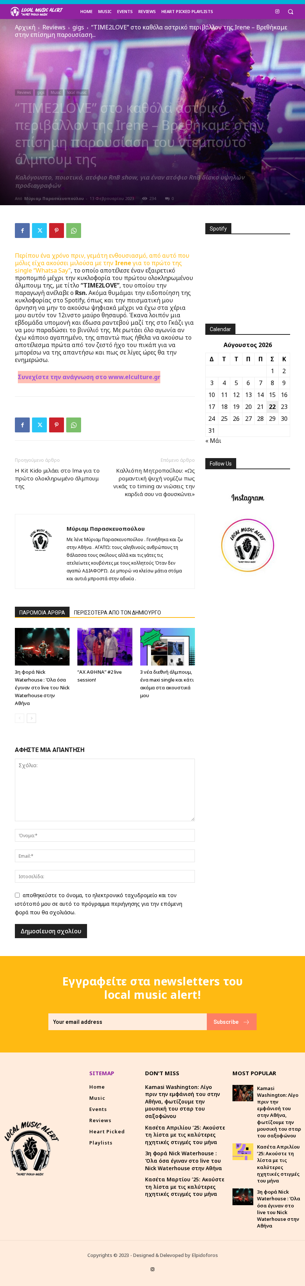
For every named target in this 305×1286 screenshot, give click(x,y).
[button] (290, 11)
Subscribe (226, 1021)
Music (56, 92)
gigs (78, 27)
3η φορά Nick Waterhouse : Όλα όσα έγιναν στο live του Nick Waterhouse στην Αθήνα (42, 687)
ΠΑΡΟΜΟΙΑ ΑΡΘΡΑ (42, 613)
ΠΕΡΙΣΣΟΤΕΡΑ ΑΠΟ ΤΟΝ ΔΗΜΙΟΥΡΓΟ (117, 613)
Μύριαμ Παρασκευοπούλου (54, 198)
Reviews (53, 27)
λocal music (76, 92)
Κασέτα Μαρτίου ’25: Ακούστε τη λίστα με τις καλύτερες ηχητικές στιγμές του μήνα (184, 1186)
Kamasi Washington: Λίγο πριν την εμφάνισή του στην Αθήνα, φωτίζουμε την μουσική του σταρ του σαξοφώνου (182, 1101)
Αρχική (25, 27)
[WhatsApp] (73, 230)
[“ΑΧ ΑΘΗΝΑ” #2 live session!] (104, 647)
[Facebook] (22, 230)
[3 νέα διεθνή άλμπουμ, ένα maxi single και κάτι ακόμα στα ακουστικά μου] (167, 647)
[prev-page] (19, 718)
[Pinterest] (56, 230)
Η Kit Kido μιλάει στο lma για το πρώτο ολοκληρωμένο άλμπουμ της (57, 478)
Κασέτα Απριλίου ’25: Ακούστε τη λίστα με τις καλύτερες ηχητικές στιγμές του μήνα (185, 1135)
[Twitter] (39, 230)
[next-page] (31, 718)
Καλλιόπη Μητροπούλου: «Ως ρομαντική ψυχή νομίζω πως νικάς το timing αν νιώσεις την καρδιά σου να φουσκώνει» (154, 482)
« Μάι (213, 440)
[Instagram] (277, 11)
